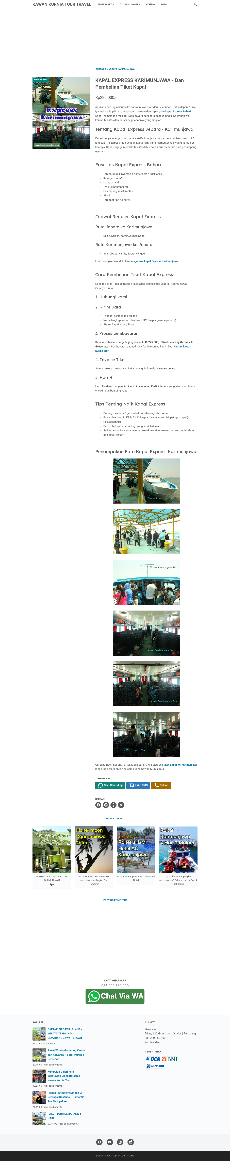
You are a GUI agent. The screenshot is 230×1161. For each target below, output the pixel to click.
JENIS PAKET (105, 4)
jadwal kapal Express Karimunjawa (157, 261)
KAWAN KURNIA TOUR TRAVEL (61, 4)
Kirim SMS (141, 785)
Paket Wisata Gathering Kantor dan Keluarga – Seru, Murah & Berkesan (66, 1055)
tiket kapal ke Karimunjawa (181, 764)
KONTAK (150, 4)
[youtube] (110, 1142)
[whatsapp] (113, 805)
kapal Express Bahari (178, 111)
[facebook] (98, 805)
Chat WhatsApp (113, 785)
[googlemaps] (130, 1142)
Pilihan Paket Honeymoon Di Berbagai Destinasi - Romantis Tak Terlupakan (66, 1097)
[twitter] (106, 805)
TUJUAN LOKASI (129, 4)
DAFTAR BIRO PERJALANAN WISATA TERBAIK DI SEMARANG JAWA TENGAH (65, 1034)
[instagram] (120, 1142)
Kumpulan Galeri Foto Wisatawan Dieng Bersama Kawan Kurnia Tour (64, 1076)
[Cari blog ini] (195, 4)
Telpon (163, 785)
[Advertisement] (115, 37)
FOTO (164, 4)
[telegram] (121, 805)
